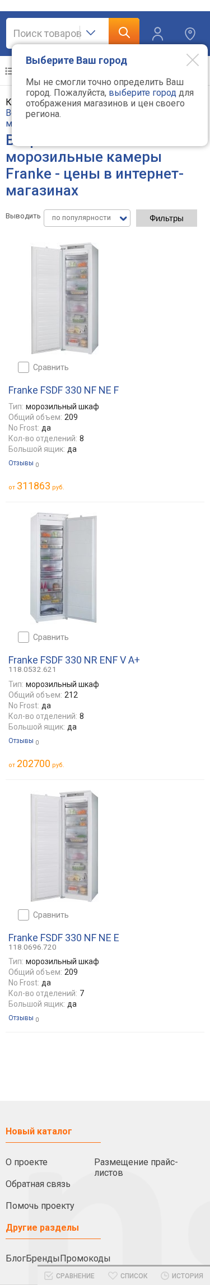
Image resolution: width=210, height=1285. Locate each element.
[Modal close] (184, 59)
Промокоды (85, 1258)
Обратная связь (38, 1184)
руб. (40, 486)
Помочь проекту (40, 1205)
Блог (16, 1258)
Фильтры (167, 218)
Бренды (43, 1258)
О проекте (27, 1162)
